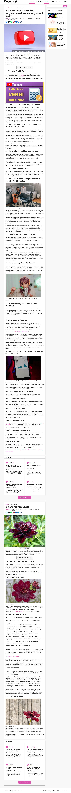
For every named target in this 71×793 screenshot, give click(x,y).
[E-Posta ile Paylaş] (21, 22)
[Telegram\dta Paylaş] (18, 22)
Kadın (56, 1)
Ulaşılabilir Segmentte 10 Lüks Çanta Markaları (13, 750)
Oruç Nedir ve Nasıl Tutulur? (34, 484)
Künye (50, 790)
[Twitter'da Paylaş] (9, 22)
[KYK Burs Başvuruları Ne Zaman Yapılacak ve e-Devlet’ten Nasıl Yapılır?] (52, 22)
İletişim (58, 790)
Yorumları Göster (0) (24, 782)
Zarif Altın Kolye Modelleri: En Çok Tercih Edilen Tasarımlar (35, 750)
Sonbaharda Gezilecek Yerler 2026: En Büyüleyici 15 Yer (61, 37)
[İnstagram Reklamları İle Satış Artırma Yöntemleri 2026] (52, 15)
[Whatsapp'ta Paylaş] (11, 22)
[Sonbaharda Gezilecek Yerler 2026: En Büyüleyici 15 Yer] (52, 37)
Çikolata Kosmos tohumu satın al (14, 656)
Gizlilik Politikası (64, 790)
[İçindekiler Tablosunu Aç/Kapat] (30, 67)
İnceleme (32, 1)
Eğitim (65, 1)
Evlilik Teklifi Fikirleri (20, 611)
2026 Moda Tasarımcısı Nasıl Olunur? (14, 767)
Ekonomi (46, 1)
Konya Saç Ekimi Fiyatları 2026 (34, 465)
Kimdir (41, 1)
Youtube (22, 75)
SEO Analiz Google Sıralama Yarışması (21, 331)
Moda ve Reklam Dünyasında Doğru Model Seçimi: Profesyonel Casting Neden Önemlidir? (61, 46)
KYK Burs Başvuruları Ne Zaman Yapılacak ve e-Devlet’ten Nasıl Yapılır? (61, 23)
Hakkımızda (54, 790)
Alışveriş (37, 1)
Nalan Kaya (8, 18)
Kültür (30, 481)
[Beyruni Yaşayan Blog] (11, 2)
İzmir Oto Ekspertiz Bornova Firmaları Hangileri (14, 484)
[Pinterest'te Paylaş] (14, 22)
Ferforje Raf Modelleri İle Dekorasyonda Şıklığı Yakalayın (33, 768)
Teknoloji (52, 1)
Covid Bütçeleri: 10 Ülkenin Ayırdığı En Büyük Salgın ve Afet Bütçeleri (13, 466)
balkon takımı (45, 790)
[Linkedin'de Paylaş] (16, 22)
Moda (9, 764)
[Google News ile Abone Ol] (30, 54)
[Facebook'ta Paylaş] (6, 22)
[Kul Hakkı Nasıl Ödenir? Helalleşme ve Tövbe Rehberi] (52, 30)
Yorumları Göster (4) (24, 497)
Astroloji (60, 1)
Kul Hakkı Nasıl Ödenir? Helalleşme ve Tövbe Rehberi (61, 29)
